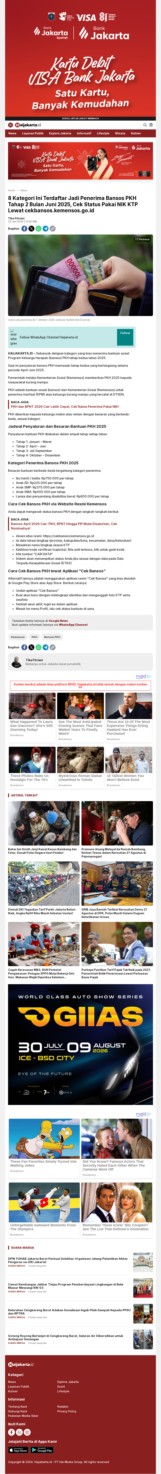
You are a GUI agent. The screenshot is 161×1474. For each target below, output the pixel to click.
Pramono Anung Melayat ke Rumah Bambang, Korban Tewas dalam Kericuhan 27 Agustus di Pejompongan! (113, 852)
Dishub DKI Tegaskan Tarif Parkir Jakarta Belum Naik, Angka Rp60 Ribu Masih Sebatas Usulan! (42, 911)
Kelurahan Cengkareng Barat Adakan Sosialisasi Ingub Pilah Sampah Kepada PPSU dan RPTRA (69, 1311)
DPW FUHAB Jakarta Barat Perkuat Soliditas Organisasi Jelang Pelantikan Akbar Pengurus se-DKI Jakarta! (68, 1260)
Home (11, 190)
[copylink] (53, 229)
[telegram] (45, 229)
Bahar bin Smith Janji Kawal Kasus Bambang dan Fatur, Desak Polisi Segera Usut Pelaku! (42, 851)
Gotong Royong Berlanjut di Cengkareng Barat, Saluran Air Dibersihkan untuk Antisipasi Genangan (65, 1337)
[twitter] (31, 229)
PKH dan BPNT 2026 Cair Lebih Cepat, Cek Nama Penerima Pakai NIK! (65, 407)
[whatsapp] (38, 229)
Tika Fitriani (16, 218)
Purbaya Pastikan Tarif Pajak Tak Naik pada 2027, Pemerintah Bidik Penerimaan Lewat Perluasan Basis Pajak (116, 973)
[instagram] (27, 1432)
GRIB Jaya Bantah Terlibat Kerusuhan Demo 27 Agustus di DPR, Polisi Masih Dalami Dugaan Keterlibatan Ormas (114, 913)
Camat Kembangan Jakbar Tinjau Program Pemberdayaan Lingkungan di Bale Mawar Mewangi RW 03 (65, 1286)
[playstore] (41, 1450)
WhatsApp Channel (73, 624)
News (24, 190)
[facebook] (24, 229)
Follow (125, 333)
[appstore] (18, 1450)
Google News (58, 620)
